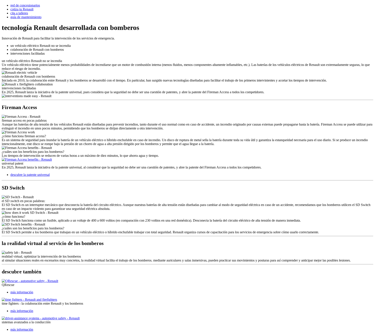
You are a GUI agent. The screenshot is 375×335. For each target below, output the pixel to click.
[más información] (30, 281)
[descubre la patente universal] (27, 159)
